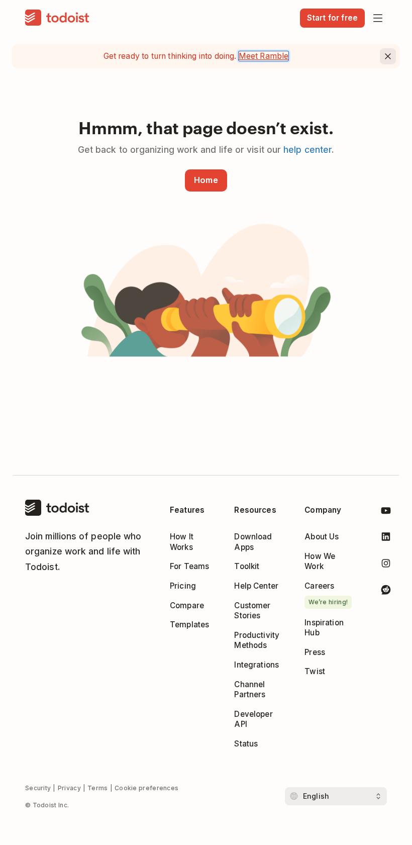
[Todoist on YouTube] (386, 512)
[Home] (57, 18)
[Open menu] (378, 18)
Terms (97, 788)
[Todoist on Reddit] (386, 591)
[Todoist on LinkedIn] (386, 538)
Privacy (69, 788)
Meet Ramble (264, 56)
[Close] (388, 56)
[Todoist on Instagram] (386, 565)
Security (38, 788)
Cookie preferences (146, 788)
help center (307, 149)
